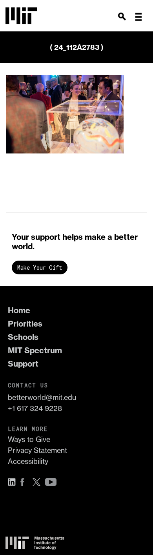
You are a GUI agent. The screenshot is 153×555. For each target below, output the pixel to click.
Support (23, 364)
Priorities (25, 324)
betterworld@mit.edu (42, 397)
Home (19, 310)
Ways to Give (29, 439)
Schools (23, 337)
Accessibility (28, 461)
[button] (138, 17)
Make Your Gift (39, 267)
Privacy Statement (37, 450)
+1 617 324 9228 (35, 408)
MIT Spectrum (35, 350)
